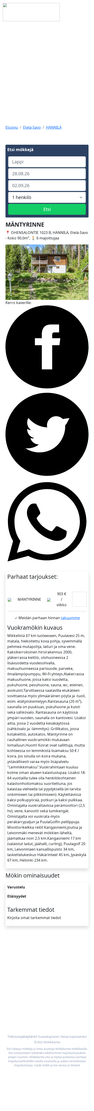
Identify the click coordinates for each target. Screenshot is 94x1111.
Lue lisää (79, 599)
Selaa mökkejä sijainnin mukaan (33, 1010)
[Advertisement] (47, 73)
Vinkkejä (12, 963)
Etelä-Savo (32, 127)
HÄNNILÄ (54, 127)
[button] (11, 272)
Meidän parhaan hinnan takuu (31, 1016)
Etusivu (11, 127)
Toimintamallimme (21, 957)
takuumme (70, 617)
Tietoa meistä (17, 952)
